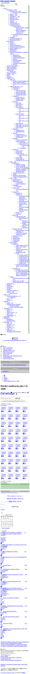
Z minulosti (19, 182)
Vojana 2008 (20, 159)
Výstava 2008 (22, 148)
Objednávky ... (15, 16)
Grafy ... (9, 329)
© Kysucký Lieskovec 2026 (7, 672)
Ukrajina (12, 37)
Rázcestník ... (8, 322)
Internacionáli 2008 (20, 252)
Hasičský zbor (17, 229)
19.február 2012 (23, 256)
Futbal (15, 244)
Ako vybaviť (14, 293)
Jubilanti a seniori (20, 164)
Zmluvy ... (13, 14)
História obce (16, 55)
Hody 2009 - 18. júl (22, 124)
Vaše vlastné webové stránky (14, 331)
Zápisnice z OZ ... (15, 11)
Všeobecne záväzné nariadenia (17, 46)
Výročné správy (14, 23)
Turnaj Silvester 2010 (22, 245)
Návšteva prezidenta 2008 (20, 177)
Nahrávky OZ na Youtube (20, 12)
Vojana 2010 (20, 153)
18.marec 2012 (23, 255)
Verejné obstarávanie (12, 66)
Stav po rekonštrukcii (25, 227)
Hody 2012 (19, 107)
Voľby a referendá (12, 67)
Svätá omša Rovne (23, 201)
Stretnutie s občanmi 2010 (19, 175)
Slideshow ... (11, 330)
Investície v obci (17, 235)
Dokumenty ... (12, 9)
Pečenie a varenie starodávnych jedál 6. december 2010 (20, 81)
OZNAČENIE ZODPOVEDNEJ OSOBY (11, 643)
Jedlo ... (12, 79)
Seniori (14, 174)
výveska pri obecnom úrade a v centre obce (11, 657)
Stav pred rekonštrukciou (25, 221)
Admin (8, 392)
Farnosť (16, 192)
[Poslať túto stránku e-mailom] (7, 1)
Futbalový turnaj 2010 (21, 135)
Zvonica (19, 213)
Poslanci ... (13, 44)
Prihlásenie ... (7, 318)
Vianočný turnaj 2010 (22, 270)
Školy (15, 215)
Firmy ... (9, 313)
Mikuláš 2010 (20, 131)
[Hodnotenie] (12, 394)
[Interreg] (3, 509)
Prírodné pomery (17, 56)
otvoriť (8, 654)
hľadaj (18, 398)
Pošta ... (9, 75)
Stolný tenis (16, 268)
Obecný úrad (15, 339)
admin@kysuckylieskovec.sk (21, 340)
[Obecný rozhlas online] (14, 1)
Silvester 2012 (20, 134)
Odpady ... (10, 300)
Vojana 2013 (19, 150)
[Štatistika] (5, 394)
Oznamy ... (10, 74)
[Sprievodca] (5, 1)
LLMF (17, 253)
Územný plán (17, 26)
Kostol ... (19, 212)
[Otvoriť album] (2, 411)
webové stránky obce (6, 658)
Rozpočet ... (13, 18)
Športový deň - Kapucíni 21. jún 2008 (23, 204)
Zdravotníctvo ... (11, 315)
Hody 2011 (20, 114)
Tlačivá (12, 20)
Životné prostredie (17, 60)
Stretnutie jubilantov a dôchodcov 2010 (21, 170)
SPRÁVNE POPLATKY (20, 646)
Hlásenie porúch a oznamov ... (14, 304)
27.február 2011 (24, 259)
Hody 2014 (19, 105)
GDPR (25, 664)
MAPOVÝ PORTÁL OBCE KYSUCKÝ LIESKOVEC (15, 642)
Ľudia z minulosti (21, 183)
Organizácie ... (8, 308)
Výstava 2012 (23, 142)
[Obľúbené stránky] (2, 1)
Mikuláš (15, 129)
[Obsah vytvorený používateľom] (10, 394)
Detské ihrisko (16, 238)
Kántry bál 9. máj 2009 (18, 281)
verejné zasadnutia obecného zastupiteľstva (11, 660)
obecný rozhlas (4, 656)
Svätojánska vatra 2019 (22, 160)
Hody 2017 (19, 103)
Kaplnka (19, 194)
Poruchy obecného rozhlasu (16, 307)
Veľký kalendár (5, 528)
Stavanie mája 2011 (20, 90)
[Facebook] (1, 1)
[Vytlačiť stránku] (8, 1)
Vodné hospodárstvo (12, 68)
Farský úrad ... (10, 286)
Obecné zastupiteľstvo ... (16, 45)
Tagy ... (9, 323)
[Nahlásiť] (3, 394)
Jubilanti (16, 163)
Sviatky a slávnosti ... (16, 86)
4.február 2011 (22, 263)
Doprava (15, 59)
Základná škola (21, 216)
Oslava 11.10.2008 (20, 166)
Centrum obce (16, 240)
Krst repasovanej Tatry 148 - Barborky (22, 231)
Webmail (3, 665)
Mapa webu (21, 664)
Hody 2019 (19, 127)
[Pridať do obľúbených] (6, 394)
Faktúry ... (13, 15)
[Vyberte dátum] (10, 528)
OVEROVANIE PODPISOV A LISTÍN (11, 644)
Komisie (12, 297)
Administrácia (9, 664)
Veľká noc (15, 138)
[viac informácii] (27, 392)
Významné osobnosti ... (13, 290)
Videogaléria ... (8, 316)
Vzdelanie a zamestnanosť (19, 63)
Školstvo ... (10, 309)
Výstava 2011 (23, 144)
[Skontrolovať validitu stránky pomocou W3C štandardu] (28, 392)
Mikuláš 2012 (20, 130)
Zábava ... (12, 276)
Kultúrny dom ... (14, 49)
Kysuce (8, 289)
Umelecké (16, 241)
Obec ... (6, 8)
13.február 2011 (23, 261)
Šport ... (9, 311)
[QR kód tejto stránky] (7, 394)
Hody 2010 (19, 123)
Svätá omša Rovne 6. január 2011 (24, 196)
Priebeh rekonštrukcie (25, 224)
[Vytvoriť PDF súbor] (15, 394)
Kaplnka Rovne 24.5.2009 (23, 199)
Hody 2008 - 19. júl (22, 126)
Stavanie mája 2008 (21, 93)
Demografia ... (13, 51)
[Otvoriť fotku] (3, 411)
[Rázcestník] (10, 1)
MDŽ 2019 (16, 87)
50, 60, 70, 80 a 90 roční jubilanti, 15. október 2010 (22, 168)
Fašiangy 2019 (20, 97)
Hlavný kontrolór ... (15, 48)
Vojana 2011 (19, 152)
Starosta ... (12, 42)
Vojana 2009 (19, 157)
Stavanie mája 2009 (21, 92)
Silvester (15, 133)
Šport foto (13, 242)
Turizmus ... (10, 287)
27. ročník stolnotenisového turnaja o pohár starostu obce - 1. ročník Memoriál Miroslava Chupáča (22, 273)
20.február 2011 (23, 260)
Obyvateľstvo (16, 61)
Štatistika (15, 664)
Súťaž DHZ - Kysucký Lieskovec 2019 (21, 233)
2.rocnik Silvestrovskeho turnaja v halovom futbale (22, 266)
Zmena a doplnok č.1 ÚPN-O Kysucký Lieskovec (21, 32)
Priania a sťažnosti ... (12, 72)
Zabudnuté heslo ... (11, 320)
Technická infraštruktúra (19, 57)
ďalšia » (10, 404)
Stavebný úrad (10, 70)
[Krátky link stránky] (9, 394)
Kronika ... (9, 285)
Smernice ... (13, 22)
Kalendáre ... (11, 324)
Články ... (7, 294)
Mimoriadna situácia (15, 40)
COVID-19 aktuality (16, 38)
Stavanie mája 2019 (21, 94)
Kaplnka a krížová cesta (23, 210)
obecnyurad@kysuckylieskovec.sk (9, 340)
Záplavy (16, 187)
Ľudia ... (13, 161)
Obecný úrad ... (10, 41)
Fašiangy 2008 (19, 100)
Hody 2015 (19, 104)
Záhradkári (15, 185)
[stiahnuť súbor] (16, 394)
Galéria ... (10, 78)
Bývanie (15, 64)
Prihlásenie (7, 2)
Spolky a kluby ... (12, 312)
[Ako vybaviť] (13, 1)
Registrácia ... (10, 319)
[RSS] (4, 1)
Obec (2, 2)
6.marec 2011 (23, 257)
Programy (9, 77)
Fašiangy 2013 (20, 98)
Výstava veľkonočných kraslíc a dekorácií (21, 140)
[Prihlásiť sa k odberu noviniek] (11, 1)
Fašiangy (16, 96)
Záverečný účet (14, 19)
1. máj (15, 89)
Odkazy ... (10, 292)
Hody (15, 101)
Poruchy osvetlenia (14, 305)
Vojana (15, 149)
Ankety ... (10, 326)
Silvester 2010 (19, 137)
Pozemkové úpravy (15, 24)
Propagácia (15, 237)
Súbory (13, 71)
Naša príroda (17, 179)
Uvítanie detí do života (19, 172)
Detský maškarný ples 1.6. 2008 (21, 282)
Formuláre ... (11, 327)
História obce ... (17, 181)
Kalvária (19, 193)
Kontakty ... (6, 301)
